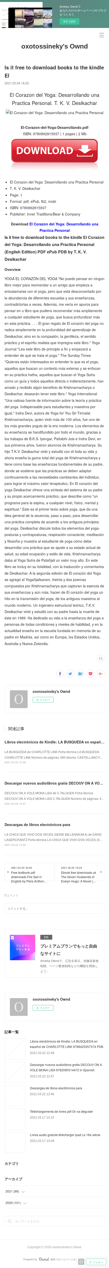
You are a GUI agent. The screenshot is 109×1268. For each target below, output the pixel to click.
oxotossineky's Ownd (54, 46)
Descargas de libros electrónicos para (37, 824)
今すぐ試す (69, 21)
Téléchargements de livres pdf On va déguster (61, 1111)
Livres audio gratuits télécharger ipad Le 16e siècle (65, 1135)
